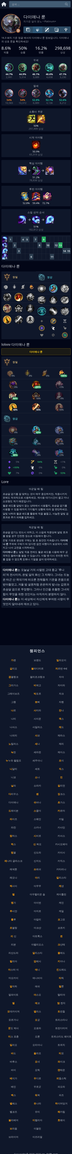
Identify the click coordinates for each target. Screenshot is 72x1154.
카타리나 (61, 869)
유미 (37, 1111)
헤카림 (61, 1111)
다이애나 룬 (36, 351)
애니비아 (37, 978)
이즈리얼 (37, 1136)
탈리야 (61, 994)
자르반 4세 (61, 668)
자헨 (61, 702)
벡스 (13, 1095)
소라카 (37, 785)
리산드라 (13, 952)
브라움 (13, 1128)
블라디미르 (37, 668)
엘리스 (37, 1011)
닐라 (13, 785)
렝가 (13, 902)
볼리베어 (13, 1120)
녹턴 (13, 752)
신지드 (37, 860)
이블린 (37, 1128)
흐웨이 (61, 1120)
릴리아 (13, 961)
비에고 (37, 685)
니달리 (13, 768)
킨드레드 (61, 969)
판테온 (61, 1070)
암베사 (37, 961)
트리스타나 (61, 1019)
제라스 (61, 735)
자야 (61, 676)
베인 (13, 1086)
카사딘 (61, 827)
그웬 (13, 702)
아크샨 (37, 927)
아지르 (37, 911)
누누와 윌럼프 (13, 760)
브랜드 (37, 660)
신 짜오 (37, 844)
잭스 (61, 718)
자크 (61, 693)
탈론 (61, 986)
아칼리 (37, 919)
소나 (37, 777)
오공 (37, 1019)
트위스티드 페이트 (61, 1036)
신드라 (37, 852)
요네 (37, 1061)
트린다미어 (61, 1028)
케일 (61, 911)
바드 (13, 1053)
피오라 (61, 1086)
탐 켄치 (61, 1003)
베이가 (13, 1078)
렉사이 (13, 886)
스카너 (37, 827)
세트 (37, 768)
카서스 (61, 835)
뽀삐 (37, 702)
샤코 (37, 735)
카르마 (61, 810)
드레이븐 (13, 810)
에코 (37, 1003)
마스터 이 (13, 969)
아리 (37, 877)
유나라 (37, 1103)
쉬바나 (37, 802)
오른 (37, 1036)
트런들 (61, 1011)
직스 (61, 768)
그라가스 (13, 685)
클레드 (61, 952)
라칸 (13, 827)
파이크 (61, 1061)
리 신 (13, 936)
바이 (13, 1070)
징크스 (61, 794)
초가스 (61, 802)
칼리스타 (61, 877)
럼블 (13, 852)
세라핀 (37, 752)
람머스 (13, 835)
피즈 (61, 1095)
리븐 (13, 944)
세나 (37, 743)
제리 (61, 743)
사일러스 (37, 727)
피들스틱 (61, 1078)
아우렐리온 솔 (37, 894)
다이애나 (13, 802)
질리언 (61, 785)
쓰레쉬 (37, 869)
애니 (37, 969)
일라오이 (61, 660)
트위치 (61, 1044)
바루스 (13, 1061)
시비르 (37, 835)
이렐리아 (37, 1120)
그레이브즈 (13, 693)
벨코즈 (13, 1111)
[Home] (3, 3)
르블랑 (13, 927)
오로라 (37, 1028)
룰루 (13, 919)
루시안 (13, 911)
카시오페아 (61, 844)
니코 (13, 777)
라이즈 (13, 819)
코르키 (61, 927)
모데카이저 (13, 1011)
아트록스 (37, 936)
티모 (61, 1053)
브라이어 (13, 1136)
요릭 (37, 1070)
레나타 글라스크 (13, 860)
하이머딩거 (61, 1103)
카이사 (61, 852)
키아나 (61, 961)
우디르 (37, 1078)
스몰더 (37, 810)
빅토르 (37, 693)
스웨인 (37, 819)
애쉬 (37, 986)
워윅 (37, 1095)
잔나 (61, 710)
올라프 (37, 1053)
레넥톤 (13, 869)
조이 (61, 760)
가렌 (13, 660)
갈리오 (13, 668)
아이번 (37, 902)
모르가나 (13, 1019)
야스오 (37, 994)
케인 (61, 902)
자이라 (61, 685)
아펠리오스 (37, 944)
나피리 (13, 735)
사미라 (37, 710)
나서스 (13, 727)
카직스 (61, 860)
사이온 (37, 718)
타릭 (61, 978)
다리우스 (13, 794)
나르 (13, 710)
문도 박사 (13, 1028)
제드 (61, 727)
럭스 (13, 844)
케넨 (61, 886)
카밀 (61, 819)
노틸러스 (13, 743)
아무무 (37, 886)
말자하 (13, 986)
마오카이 (13, 978)
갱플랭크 (13, 676)
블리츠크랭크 (37, 676)
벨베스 (13, 1103)
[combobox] (40, 4)
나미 (13, 718)
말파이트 (13, 994)
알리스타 (37, 952)
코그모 (61, 919)
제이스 (61, 752)
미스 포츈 (13, 1036)
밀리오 (13, 1044)
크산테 (61, 944)
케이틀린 (61, 894)
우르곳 (37, 1086)
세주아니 (37, 760)
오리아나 (37, 1044)
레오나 (13, 877)
